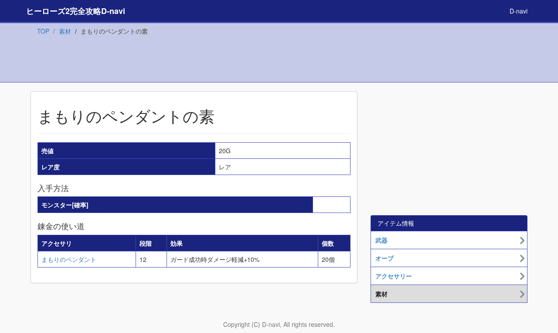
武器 (381, 240)
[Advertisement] (279, 60)
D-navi (518, 11)
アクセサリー (393, 275)
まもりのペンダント (68, 259)
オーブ (384, 258)
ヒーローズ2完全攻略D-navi (75, 11)
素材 (65, 31)
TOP (43, 31)
